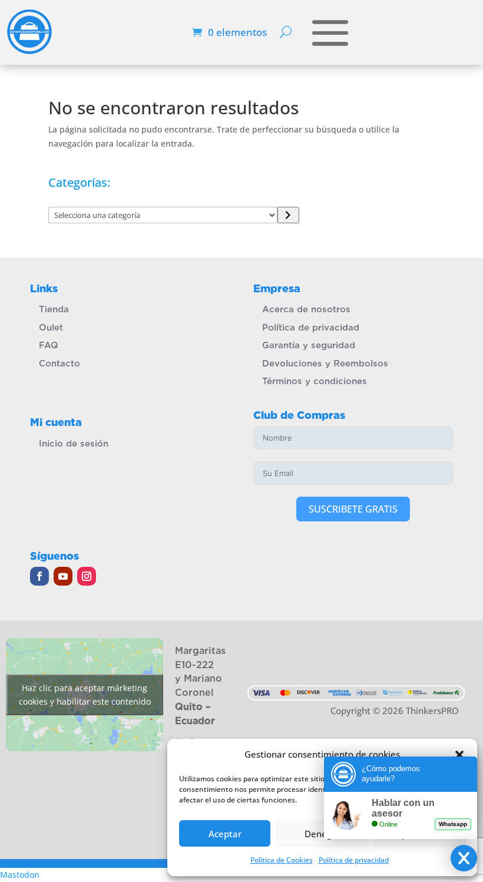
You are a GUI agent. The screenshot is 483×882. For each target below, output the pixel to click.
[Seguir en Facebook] (39, 576)
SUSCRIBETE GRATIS (353, 509)
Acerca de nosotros (306, 309)
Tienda (54, 309)
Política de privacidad (310, 327)
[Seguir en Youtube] (63, 576)
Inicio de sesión (73, 443)
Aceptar (225, 834)
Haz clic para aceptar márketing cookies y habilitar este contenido (85, 694)
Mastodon (19, 874)
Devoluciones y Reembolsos (325, 363)
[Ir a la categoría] (288, 215)
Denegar (322, 834)
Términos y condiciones (314, 381)
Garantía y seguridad (308, 345)
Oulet (51, 327)
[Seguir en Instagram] (86, 576)
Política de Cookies (281, 860)
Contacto (59, 363)
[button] (459, 755)
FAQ (48, 345)
